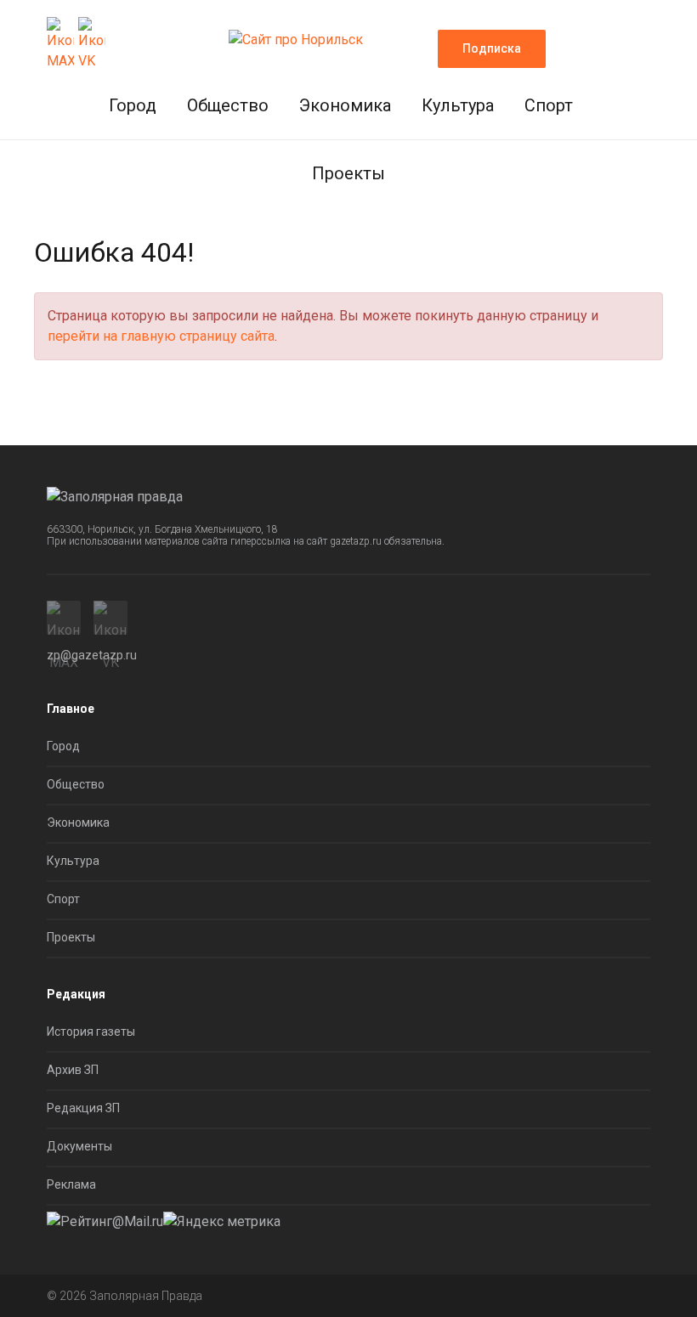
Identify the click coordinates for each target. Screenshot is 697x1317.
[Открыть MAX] (60, 44)
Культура (458, 105)
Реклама (71, 1184)
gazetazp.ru (356, 541)
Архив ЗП (73, 1070)
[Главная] (296, 34)
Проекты (348, 173)
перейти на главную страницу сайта (161, 336)
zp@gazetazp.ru (92, 655)
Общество (228, 105)
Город (132, 105)
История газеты (91, 1031)
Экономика (345, 105)
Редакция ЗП (83, 1108)
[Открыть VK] (91, 44)
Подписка (491, 48)
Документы (79, 1146)
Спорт (548, 105)
